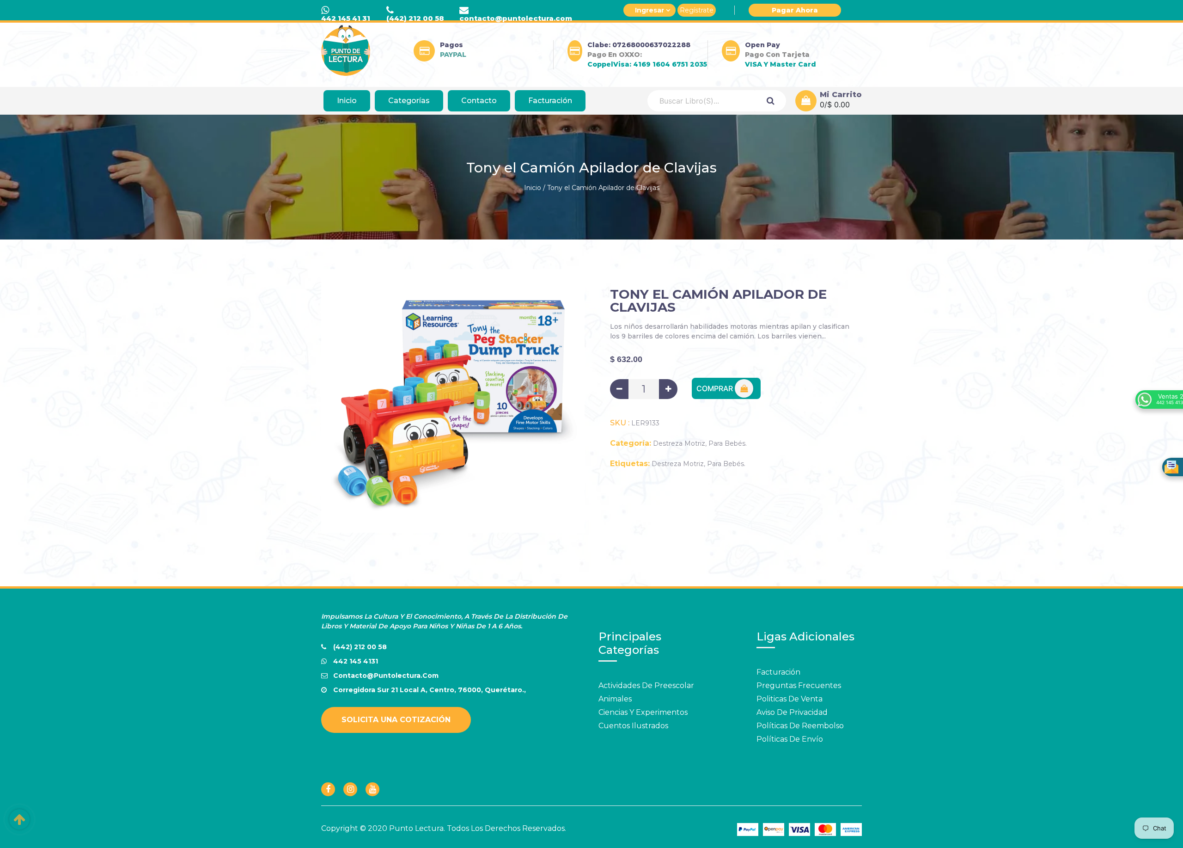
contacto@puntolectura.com (515, 18)
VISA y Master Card (780, 64)
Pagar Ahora (795, 10)
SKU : (619, 423)
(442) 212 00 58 (415, 18)
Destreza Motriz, (680, 443)
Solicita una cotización (396, 719)
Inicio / (534, 188)
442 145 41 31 (345, 18)
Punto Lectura (416, 828)
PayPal (453, 54)
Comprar (715, 388)
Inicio (347, 100)
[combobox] (701, 100)
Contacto (479, 100)
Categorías (409, 100)
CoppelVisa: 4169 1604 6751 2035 (647, 64)
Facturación (550, 100)
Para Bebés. (727, 443)
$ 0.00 (838, 104)
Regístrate (696, 10)
